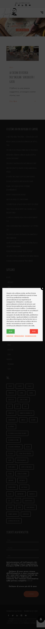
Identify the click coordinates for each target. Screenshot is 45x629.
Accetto (10, 331)
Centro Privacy (9, 336)
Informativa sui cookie (30, 336)
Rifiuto (34, 331)
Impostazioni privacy (19, 336)
